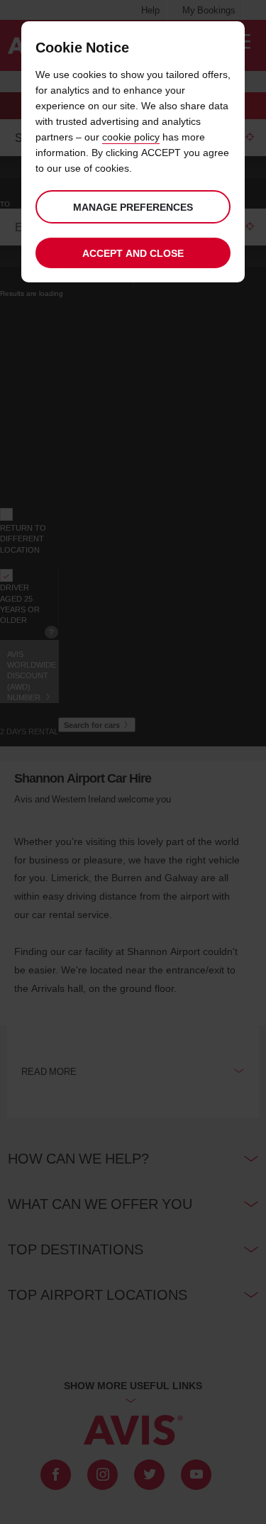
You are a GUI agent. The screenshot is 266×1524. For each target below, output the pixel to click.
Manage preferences (133, 207)
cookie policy (131, 136)
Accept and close (133, 253)
